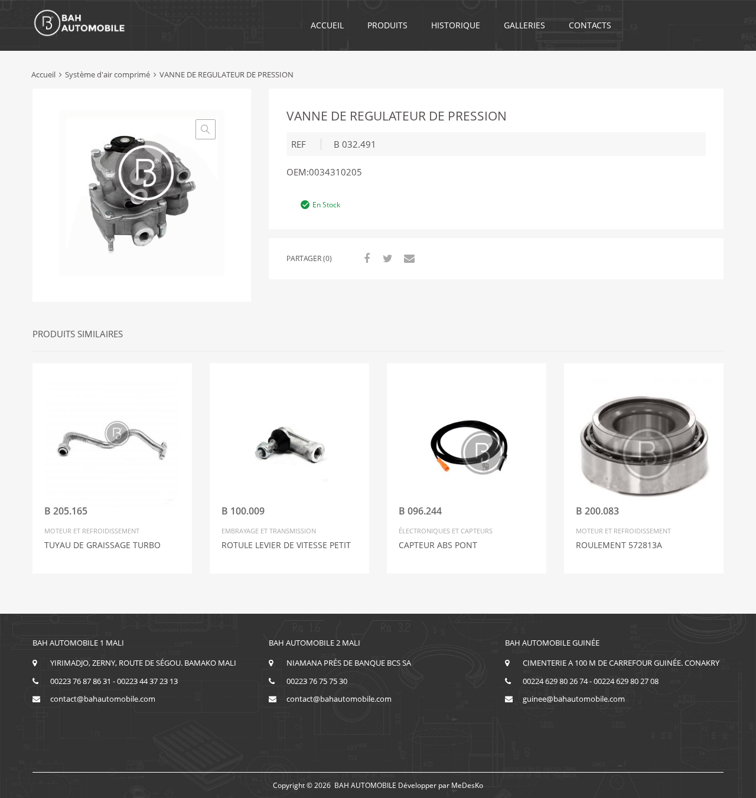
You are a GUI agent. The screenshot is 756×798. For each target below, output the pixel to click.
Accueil (327, 25)
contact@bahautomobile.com (102, 698)
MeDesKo (467, 785)
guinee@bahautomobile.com (574, 698)
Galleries (524, 25)
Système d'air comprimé (107, 74)
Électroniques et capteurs (446, 530)
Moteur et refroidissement (91, 530)
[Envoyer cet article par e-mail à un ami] (407, 258)
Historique (455, 25)
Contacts (590, 25)
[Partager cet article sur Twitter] (386, 258)
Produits (387, 25)
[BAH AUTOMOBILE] (79, 34)
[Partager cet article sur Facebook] (365, 258)
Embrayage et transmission (268, 530)
